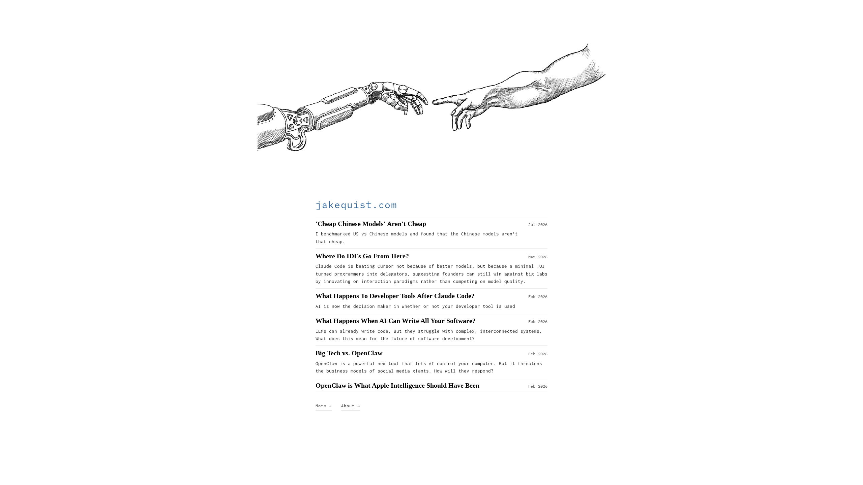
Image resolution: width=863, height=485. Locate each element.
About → (350, 405)
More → (324, 405)
